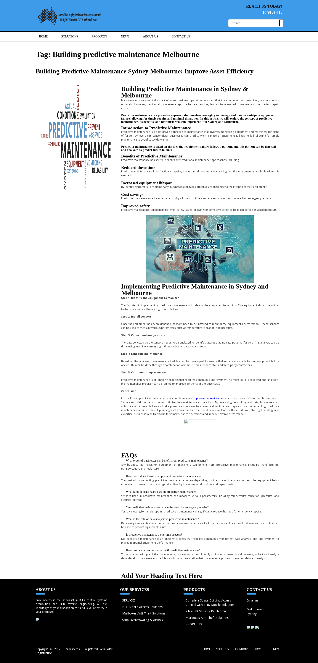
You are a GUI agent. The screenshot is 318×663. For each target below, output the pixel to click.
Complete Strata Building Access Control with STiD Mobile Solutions (210, 602)
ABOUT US (150, 36)
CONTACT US (181, 36)
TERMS (257, 649)
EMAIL (272, 12)
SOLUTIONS (69, 36)
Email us (252, 600)
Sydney (252, 614)
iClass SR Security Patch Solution (208, 611)
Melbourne (254, 609)
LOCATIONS (241, 649)
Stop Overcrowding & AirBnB (142, 620)
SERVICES (129, 600)
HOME (43, 36)
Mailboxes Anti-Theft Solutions (143, 613)
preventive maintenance (211, 398)
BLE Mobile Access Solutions (142, 607)
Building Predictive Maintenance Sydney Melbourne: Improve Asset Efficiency (145, 71)
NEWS (125, 36)
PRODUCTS (194, 624)
